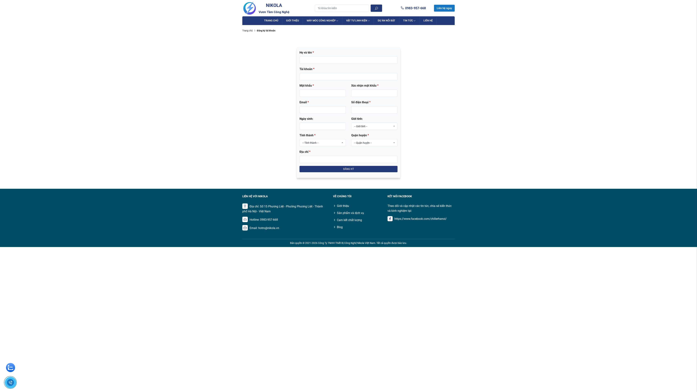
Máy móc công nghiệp (321, 20)
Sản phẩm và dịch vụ (350, 213)
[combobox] (374, 126)
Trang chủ (271, 20)
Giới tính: (357, 119)
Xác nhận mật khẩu (364, 85)
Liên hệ (428, 20)
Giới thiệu (292, 20)
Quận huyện (360, 135)
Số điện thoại (360, 102)
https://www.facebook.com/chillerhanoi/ (420, 219)
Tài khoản (306, 69)
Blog (340, 227)
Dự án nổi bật (386, 20)
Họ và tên (306, 52)
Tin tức (408, 20)
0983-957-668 (415, 8)
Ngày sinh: (306, 119)
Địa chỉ (304, 152)
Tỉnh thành (307, 135)
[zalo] (10, 367)
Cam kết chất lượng (349, 220)
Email (304, 102)
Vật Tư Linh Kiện (356, 20)
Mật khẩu (306, 85)
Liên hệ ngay (444, 8)
